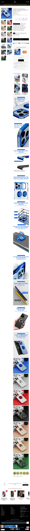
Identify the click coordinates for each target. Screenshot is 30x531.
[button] (3, 529)
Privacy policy (2, 511)
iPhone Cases (12, 508)
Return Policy (2, 515)
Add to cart (21, 60)
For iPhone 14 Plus (16, 25)
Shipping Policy (3, 513)
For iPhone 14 (21, 25)
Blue (14, 33)
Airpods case (12, 511)
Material (14, 22)
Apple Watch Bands (13, 510)
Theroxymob (11, 527)
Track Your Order (3, 512)
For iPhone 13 (15, 28)
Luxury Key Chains (13, 512)
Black (21, 33)
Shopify (17, 527)
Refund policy (2, 514)
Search (2, 508)
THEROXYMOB (22, 527)
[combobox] (25, 55)
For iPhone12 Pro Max (21, 28)
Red (19, 33)
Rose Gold (24, 33)
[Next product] (29, 496)
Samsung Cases (12, 509)
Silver (16, 33)
